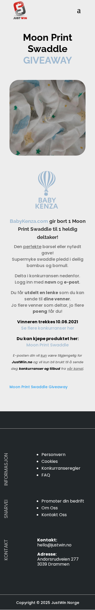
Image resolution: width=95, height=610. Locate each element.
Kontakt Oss (54, 515)
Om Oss (49, 508)
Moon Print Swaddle (47, 345)
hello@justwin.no (54, 545)
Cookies (49, 461)
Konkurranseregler (60, 468)
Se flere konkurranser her (47, 328)
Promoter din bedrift (62, 501)
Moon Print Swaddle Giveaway (39, 386)
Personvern (53, 455)
